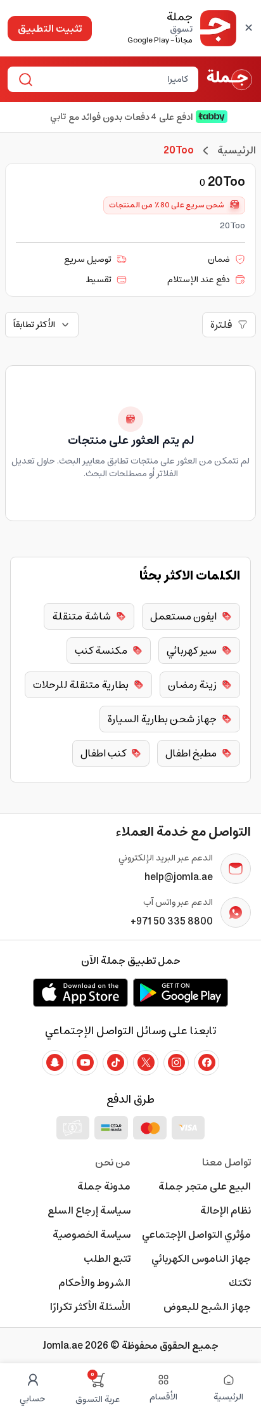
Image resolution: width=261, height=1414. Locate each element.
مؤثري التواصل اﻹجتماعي (196, 1234)
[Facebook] (206, 1062)
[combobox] (113, 79)
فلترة (221, 325)
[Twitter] (145, 1062)
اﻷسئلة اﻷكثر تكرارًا (90, 1306)
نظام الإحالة (225, 1210)
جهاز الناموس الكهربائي (201, 1258)
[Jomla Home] (229, 79)
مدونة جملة (103, 1186)
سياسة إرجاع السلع (89, 1210)
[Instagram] (176, 1062)
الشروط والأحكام (94, 1282)
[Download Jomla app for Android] (180, 992)
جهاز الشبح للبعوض (207, 1306)
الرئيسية (236, 150)
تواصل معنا (226, 1162)
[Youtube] (85, 1062)
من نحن (112, 1162)
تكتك (240, 1282)
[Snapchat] (54, 1062)
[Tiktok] (115, 1062)
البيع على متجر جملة (204, 1186)
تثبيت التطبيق (50, 28)
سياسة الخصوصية (91, 1234)
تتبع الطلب (107, 1258)
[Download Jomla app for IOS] (80, 992)
